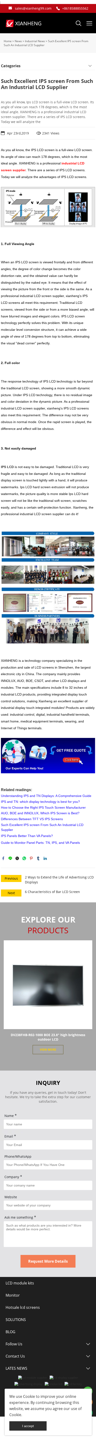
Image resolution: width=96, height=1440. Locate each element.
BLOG (10, 1331)
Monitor (13, 1295)
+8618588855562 (75, 8)
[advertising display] (28, 1384)
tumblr (38, 858)
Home (8, 41)
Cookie (29, 1396)
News (18, 41)
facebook (3, 858)
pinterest (31, 858)
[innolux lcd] (53, 1384)
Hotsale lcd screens (23, 1307)
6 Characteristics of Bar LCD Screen (52, 891)
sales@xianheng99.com (33, 8)
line (10, 858)
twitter (17, 858)
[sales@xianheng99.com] (10, 8)
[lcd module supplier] (32, 1378)
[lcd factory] (73, 1384)
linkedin (45, 858)
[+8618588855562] (58, 8)
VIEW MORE (48, 1050)
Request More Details (48, 1261)
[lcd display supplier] (64, 1378)
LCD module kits (20, 1283)
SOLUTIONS (16, 1319)
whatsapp (24, 858)
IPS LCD (7, 467)
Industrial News (35, 41)
